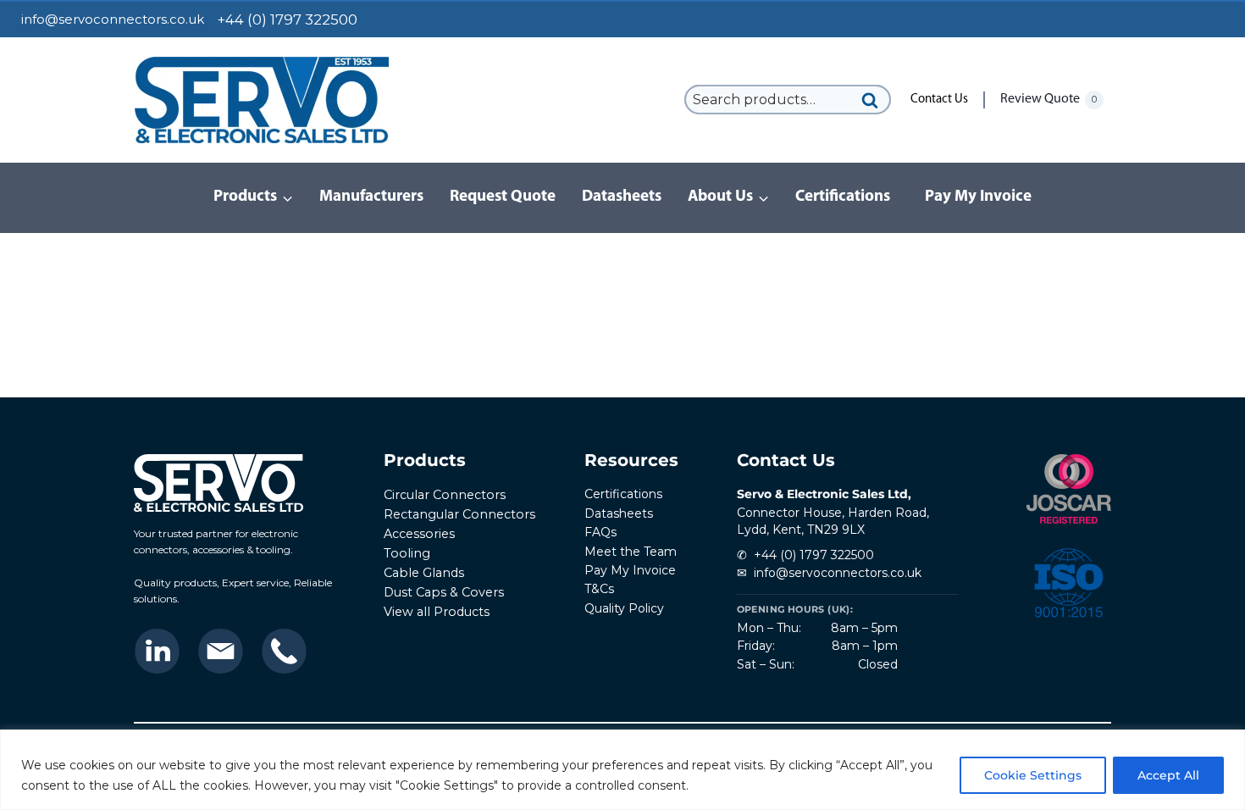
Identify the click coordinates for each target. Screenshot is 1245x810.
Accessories (419, 533)
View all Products (437, 611)
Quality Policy (624, 608)
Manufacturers (371, 197)
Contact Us (939, 99)
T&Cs (599, 588)
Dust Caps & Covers (444, 592)
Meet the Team (630, 551)
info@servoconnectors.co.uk (112, 19)
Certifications (842, 197)
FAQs (600, 532)
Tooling (407, 553)
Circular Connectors (445, 494)
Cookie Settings (1033, 775)
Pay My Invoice (978, 197)
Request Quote (503, 197)
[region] (622, 770)
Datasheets (621, 197)
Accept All (1168, 775)
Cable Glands (424, 572)
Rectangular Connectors (459, 514)
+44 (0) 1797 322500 (814, 555)
